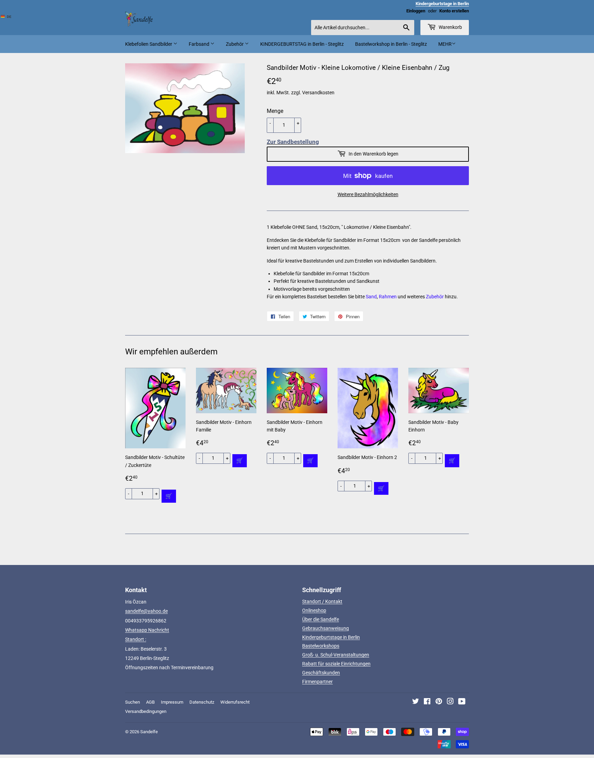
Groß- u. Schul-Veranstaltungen (335, 655)
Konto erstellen (454, 10)
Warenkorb (450, 27)
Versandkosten (318, 92)
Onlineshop (314, 610)
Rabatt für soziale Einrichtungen (336, 663)
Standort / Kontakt (322, 601)
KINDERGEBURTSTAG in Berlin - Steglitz (302, 44)
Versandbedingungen (145, 711)
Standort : (135, 639)
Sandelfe (149, 731)
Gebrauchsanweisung (325, 628)
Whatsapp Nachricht (147, 630)
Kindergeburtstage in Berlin (331, 637)
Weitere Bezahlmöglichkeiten (368, 194)
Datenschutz (201, 702)
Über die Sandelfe (320, 619)
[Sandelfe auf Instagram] (450, 702)
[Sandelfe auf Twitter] (415, 702)
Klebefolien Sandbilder (149, 44)
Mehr (445, 44)
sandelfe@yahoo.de (146, 611)
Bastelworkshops (320, 646)
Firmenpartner (317, 681)
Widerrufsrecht (235, 702)
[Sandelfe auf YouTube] (461, 702)
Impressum (172, 702)
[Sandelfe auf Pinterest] (438, 702)
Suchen (132, 702)
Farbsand (199, 44)
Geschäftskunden (321, 672)
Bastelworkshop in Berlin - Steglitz (391, 44)
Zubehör (235, 44)
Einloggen (415, 10)
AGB (150, 702)
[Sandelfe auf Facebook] (427, 702)
